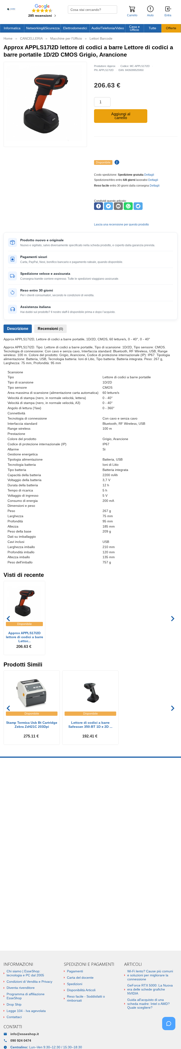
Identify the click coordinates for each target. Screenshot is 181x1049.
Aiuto (150, 15)
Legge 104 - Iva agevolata (26, 1011)
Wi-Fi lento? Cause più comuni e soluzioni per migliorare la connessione (150, 975)
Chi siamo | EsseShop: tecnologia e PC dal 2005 (25, 973)
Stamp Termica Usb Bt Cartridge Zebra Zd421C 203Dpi (31, 724)
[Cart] (132, 11)
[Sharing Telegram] (138, 206)
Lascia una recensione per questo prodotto (121, 224)
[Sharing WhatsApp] (128, 206)
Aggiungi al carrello (120, 116)
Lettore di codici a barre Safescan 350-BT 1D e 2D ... (90, 724)
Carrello (132, 15)
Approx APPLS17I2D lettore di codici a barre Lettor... (24, 637)
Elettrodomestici (75, 28)
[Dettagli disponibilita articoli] (116, 162)
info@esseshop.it (24, 1034)
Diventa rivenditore (21, 988)
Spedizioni (74, 984)
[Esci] (168, 9)
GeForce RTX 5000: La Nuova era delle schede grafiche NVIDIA (150, 989)
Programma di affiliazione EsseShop (26, 996)
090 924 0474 (20, 1040)
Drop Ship (14, 1004)
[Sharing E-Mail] (118, 206)
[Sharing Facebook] (98, 206)
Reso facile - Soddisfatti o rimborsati (86, 998)
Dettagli (149, 174)
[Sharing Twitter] (108, 206)
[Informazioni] (150, 9)
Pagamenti (75, 971)
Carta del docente (80, 977)
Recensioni (50, 329)
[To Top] (170, 1038)
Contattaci (14, 1017)
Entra (168, 15)
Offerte (171, 28)
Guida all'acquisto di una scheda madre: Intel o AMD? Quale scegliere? (148, 1004)
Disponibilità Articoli (81, 990)
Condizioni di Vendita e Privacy (29, 981)
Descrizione (17, 329)
